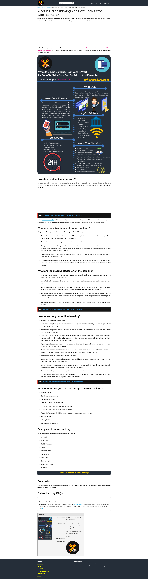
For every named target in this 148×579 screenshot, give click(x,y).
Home (91, 3)
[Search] (72, 3)
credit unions (78, 504)
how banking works (48, 220)
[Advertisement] (74, 34)
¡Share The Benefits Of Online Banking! (74, 473)
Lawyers (99, 3)
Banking (106, 3)
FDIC (42, 508)
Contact (39, 566)
